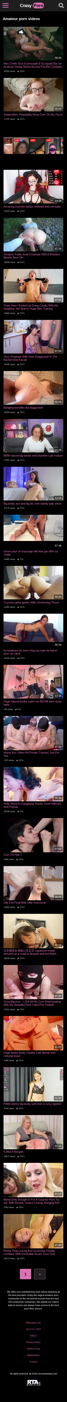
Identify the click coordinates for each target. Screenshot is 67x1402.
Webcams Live (33, 1322)
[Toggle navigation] (5, 5)
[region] (33, 1363)
